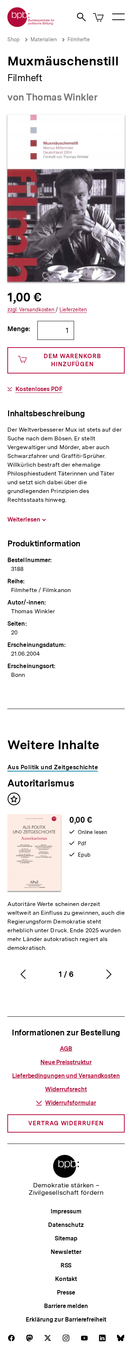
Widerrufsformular (70, 1102)
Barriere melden (66, 1306)
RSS (66, 1265)
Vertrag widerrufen (65, 1123)
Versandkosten (31, 310)
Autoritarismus (40, 783)
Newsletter (66, 1251)
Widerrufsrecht (66, 1089)
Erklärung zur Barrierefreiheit (66, 1319)
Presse (66, 1292)
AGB (66, 1048)
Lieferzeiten (73, 310)
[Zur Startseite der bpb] (31, 25)
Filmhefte (78, 39)
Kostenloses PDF (38, 389)
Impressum (66, 1211)
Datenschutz (66, 1224)
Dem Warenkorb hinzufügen (72, 360)
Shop (13, 39)
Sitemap (66, 1238)
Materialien (43, 39)
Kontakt (66, 1278)
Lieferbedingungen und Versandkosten (66, 1075)
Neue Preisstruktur (66, 1062)
